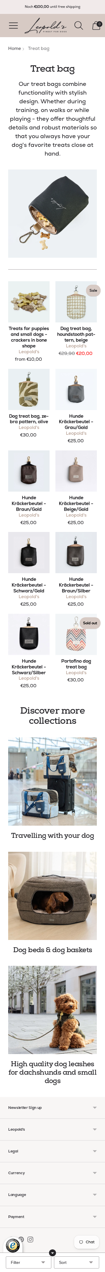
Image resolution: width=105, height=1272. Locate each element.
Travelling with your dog (52, 835)
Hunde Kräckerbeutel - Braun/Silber (76, 585)
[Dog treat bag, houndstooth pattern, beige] (76, 301)
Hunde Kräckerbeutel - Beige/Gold (76, 503)
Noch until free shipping (52, 6)
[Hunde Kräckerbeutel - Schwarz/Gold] (29, 552)
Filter (15, 1262)
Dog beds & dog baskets (52, 950)
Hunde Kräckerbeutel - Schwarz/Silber (29, 667)
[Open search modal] (79, 25)
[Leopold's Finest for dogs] (45, 25)
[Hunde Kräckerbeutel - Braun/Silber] (76, 552)
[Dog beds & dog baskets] (52, 896)
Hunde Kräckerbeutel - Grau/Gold (76, 422)
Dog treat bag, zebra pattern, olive (29, 419)
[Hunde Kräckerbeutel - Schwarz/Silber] (29, 634)
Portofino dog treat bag (76, 664)
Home (14, 48)
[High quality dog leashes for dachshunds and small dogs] (52, 1010)
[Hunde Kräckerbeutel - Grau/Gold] (76, 389)
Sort (62, 1262)
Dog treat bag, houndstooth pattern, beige (76, 334)
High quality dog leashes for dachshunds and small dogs (52, 1072)
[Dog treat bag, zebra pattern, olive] (29, 389)
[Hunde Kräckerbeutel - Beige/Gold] (76, 471)
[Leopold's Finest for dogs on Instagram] (30, 1240)
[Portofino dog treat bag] (76, 634)
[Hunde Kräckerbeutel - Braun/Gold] (29, 471)
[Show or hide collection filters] (53, 1253)
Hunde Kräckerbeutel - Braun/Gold (29, 503)
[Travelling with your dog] (52, 781)
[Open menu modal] (13, 25)
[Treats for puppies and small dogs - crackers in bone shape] (29, 301)
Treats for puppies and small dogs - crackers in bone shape (29, 337)
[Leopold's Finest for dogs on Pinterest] (21, 1240)
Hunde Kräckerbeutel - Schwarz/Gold (29, 585)
